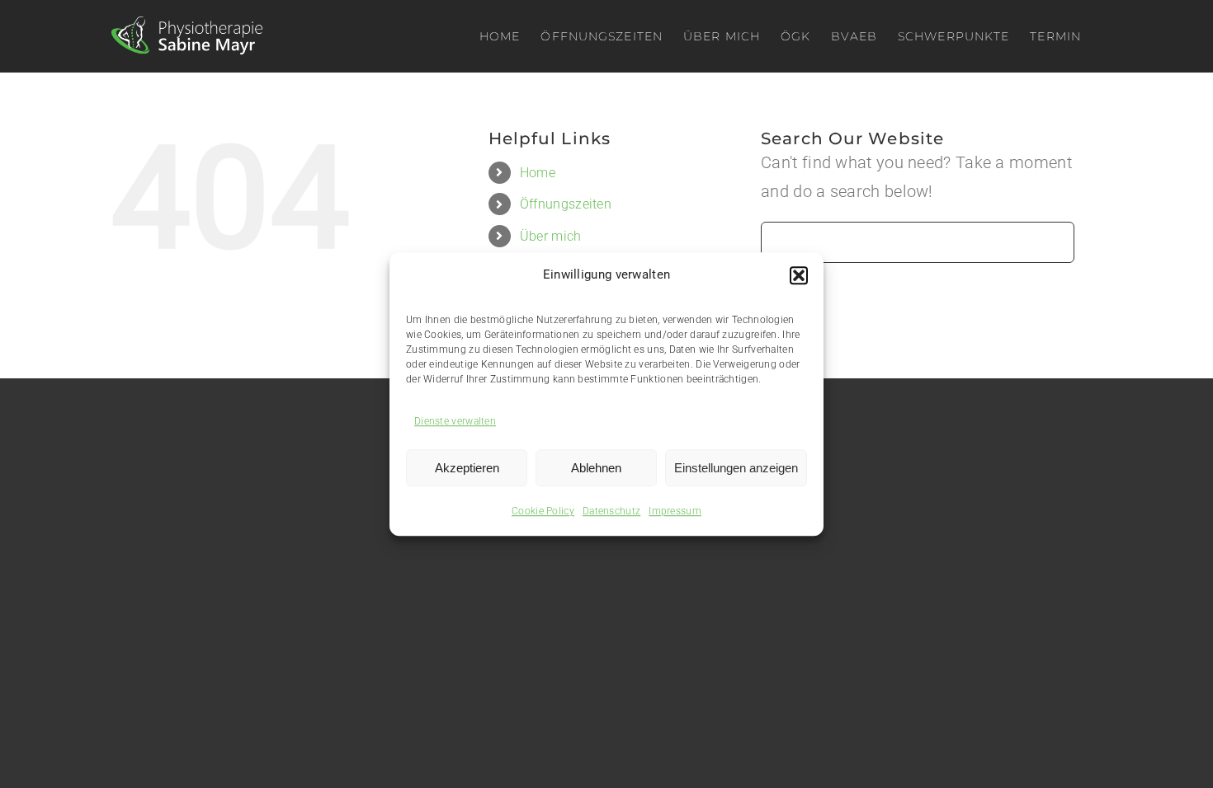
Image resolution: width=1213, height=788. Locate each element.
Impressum (675, 511)
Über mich (551, 236)
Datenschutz (611, 511)
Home (537, 173)
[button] (799, 275)
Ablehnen (596, 468)
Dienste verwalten (455, 421)
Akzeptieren (467, 468)
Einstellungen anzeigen (736, 468)
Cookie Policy (543, 511)
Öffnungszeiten (565, 204)
